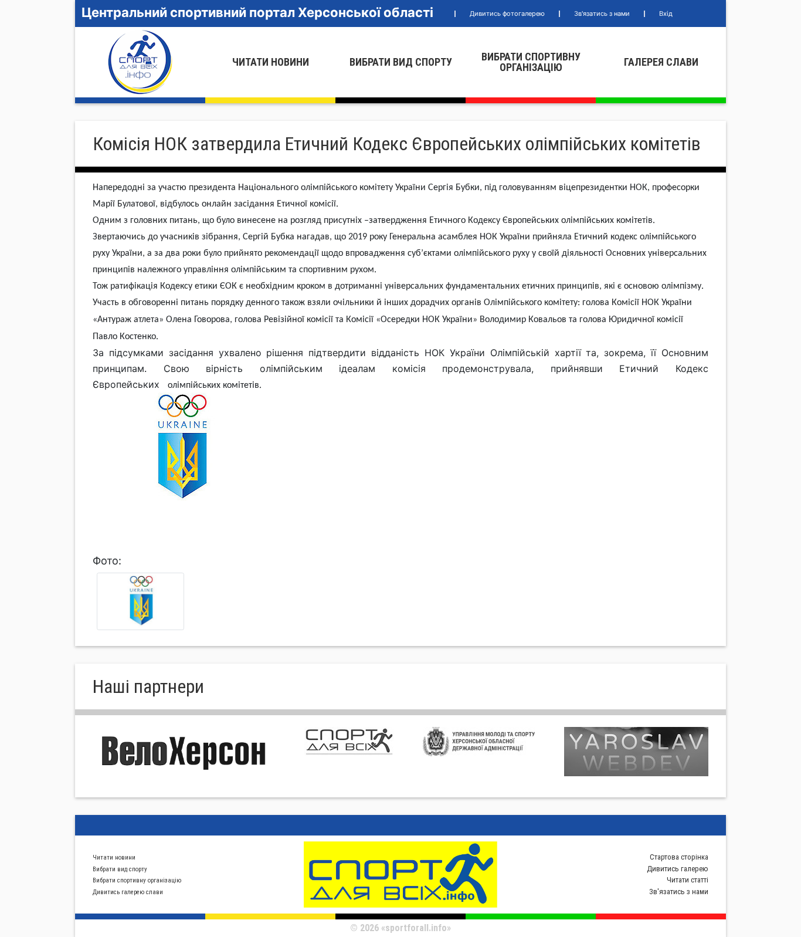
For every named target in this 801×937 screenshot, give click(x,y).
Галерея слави (661, 62)
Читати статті (687, 879)
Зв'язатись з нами (602, 13)
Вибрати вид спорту (400, 62)
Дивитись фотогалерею (507, 13)
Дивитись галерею (677, 868)
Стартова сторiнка (679, 857)
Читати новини (270, 62)
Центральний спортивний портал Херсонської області (257, 12)
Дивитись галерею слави (128, 892)
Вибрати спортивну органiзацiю (531, 61)
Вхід (666, 13)
